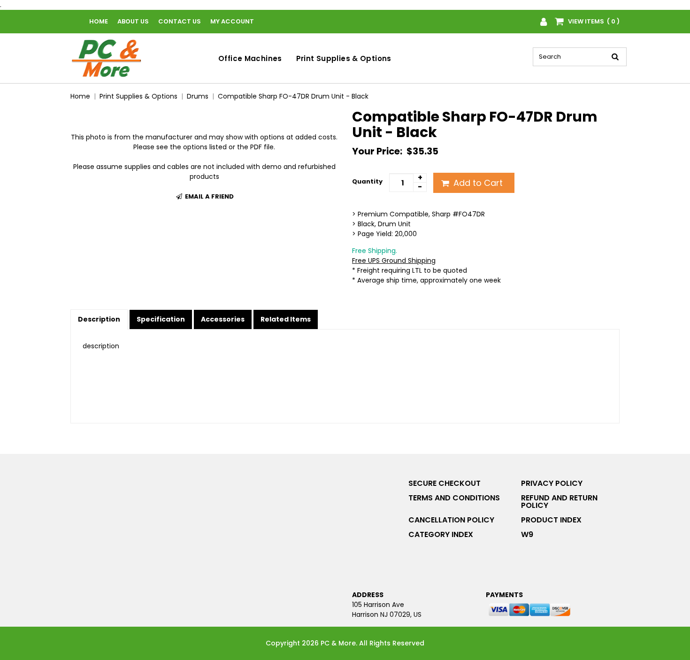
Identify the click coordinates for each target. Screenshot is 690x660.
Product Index (551, 519)
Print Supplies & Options (343, 58)
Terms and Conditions (454, 497)
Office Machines (250, 58)
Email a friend (209, 196)
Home (98, 21)
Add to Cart (477, 183)
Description (99, 319)
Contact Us (179, 21)
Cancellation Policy (451, 519)
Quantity (367, 181)
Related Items (286, 319)
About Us (133, 21)
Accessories (223, 319)
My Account (232, 21)
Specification (161, 319)
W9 (527, 534)
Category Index (440, 534)
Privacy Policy (552, 483)
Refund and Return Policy (559, 501)
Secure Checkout (444, 483)
